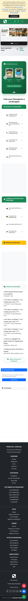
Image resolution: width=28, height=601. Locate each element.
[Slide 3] (13, 43)
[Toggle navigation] (22, 21)
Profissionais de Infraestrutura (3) (13, 132)
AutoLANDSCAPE (14, 490)
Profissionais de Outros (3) (15, 156)
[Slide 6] (16, 43)
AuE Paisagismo (14, 543)
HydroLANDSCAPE (14, 495)
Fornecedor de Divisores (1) (12, 231)
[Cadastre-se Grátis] (24, 586)
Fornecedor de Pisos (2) (15, 224)
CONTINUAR (14, 16)
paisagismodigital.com (19, 598)
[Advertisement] (14, 178)
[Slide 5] (15, 43)
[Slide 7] (17, 43)
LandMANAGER (14, 499)
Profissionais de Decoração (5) (13, 148)
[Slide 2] (11, 43)
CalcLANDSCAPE (14, 497)
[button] (7, 591)
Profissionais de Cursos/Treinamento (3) (14, 124)
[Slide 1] (10, 43)
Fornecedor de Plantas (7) (15, 208)
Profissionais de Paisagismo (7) (13, 115)
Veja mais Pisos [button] (14, 86)
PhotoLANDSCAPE (14, 492)
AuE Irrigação (14, 548)
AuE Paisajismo (14, 545)
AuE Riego (14, 550)
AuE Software (14, 540)
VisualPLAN (14, 502)
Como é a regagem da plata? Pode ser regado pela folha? (13, 341)
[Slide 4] (14, 43)
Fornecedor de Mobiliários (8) (12, 216)
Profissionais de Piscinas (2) (13, 140)
